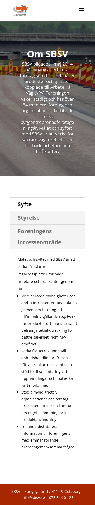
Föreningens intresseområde (39, 236)
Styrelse (29, 217)
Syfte (25, 204)
